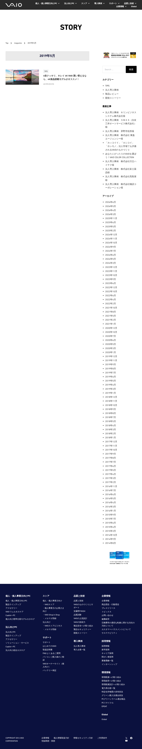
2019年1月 (110, 393)
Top (7, 43)
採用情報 (105, 646)
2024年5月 (110, 259)
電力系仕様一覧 (108, 688)
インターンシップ (109, 664)
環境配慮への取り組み (111, 677)
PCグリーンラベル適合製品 (113, 699)
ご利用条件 (102, 738)
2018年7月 (110, 417)
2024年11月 (111, 238)
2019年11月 (111, 360)
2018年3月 (110, 429)
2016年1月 (110, 510)
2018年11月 (111, 401)
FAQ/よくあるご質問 (51, 653)
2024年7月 (110, 251)
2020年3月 (110, 348)
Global (104, 719)
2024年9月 (110, 246)
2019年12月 (111, 356)
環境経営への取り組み (111, 681)
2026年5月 (110, 206)
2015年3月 (110, 531)
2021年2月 (110, 319)
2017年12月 (111, 441)
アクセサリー (11, 608)
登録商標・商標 (48, 741)
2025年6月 (110, 222)
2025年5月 (110, 226)
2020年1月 (110, 352)
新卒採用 (105, 649)
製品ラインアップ (13, 604)
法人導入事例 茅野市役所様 (119, 131)
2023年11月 (111, 271)
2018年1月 (110, 437)
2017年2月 (110, 482)
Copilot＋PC (10, 615)
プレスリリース (108, 608)
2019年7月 (110, 372)
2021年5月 (110, 315)
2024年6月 (110, 255)
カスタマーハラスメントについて (116, 629)
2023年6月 (110, 283)
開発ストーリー (113, 98)
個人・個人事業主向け (52, 601)
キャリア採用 (107, 653)
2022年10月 (111, 291)
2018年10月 (111, 405)
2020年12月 (111, 328)
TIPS (107, 85)
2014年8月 (110, 543)
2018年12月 (111, 397)
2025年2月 (110, 230)
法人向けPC (11, 632)
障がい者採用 (107, 657)
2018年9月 (110, 409)
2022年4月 (110, 299)
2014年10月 (111, 535)
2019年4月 (110, 384)
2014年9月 (110, 539)
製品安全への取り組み (83, 626)
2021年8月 (110, 311)
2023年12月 (111, 267)
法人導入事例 (112, 90)
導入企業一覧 (79, 649)
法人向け (46, 622)
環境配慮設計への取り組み (113, 684)
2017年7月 (110, 462)
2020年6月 (110, 340)
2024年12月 (111, 234)
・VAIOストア (48, 604)
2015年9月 (110, 514)
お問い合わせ (107, 615)
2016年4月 (110, 502)
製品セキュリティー (82, 629)
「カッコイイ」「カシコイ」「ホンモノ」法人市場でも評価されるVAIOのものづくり (120, 146)
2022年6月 (110, 295)
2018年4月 (110, 425)
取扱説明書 (47, 649)
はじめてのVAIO (49, 646)
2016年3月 (110, 506)
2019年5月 (110, 380)
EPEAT (104, 706)
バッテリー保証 (49, 670)
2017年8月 (110, 458)
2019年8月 (110, 368)
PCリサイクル (108, 703)
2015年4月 (110, 527)
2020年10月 (111, 332)
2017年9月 (110, 453)
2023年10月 (111, 275)
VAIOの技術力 (79, 622)
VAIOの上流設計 (80, 618)
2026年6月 (110, 202)
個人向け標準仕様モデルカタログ (20, 619)
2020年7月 (110, 336)
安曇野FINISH (79, 611)
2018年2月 (110, 433)
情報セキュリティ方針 (83, 738)
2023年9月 (110, 279)
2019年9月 (110, 364)
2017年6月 (110, 466)
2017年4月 (110, 474)
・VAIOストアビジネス (52, 626)
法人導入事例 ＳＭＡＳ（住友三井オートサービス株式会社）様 (120, 123)
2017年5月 (110, 470)
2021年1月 (110, 324)
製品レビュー (112, 94)
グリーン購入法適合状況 (112, 695)
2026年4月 (110, 210)
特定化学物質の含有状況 (112, 692)
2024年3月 (110, 263)
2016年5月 (110, 498)
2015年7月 (110, 518)
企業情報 (105, 601)
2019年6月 (110, 376)
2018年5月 (110, 421)
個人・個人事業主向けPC (16, 601)
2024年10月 (111, 242)
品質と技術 (78, 601)
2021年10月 (111, 307)
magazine (18, 43)
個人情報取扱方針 (61, 738)
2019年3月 (110, 389)
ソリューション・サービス (17, 643)
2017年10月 (111, 449)
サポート (46, 642)
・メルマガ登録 (49, 618)
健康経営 (105, 619)
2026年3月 (110, 214)
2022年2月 (110, 303)
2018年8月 (110, 413)
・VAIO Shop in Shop (51, 615)
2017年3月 (110, 478)
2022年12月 (111, 287)
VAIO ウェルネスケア (14, 612)
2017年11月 (111, 445)
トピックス (106, 612)
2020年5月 (110, 344)
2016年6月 (110, 494)
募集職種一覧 (107, 660)
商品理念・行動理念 (110, 604)
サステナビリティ (109, 633)
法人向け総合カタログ (15, 650)
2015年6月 (110, 522)
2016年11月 (111, 486)
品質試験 (77, 615)
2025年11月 (111, 218)
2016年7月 (110, 490)
